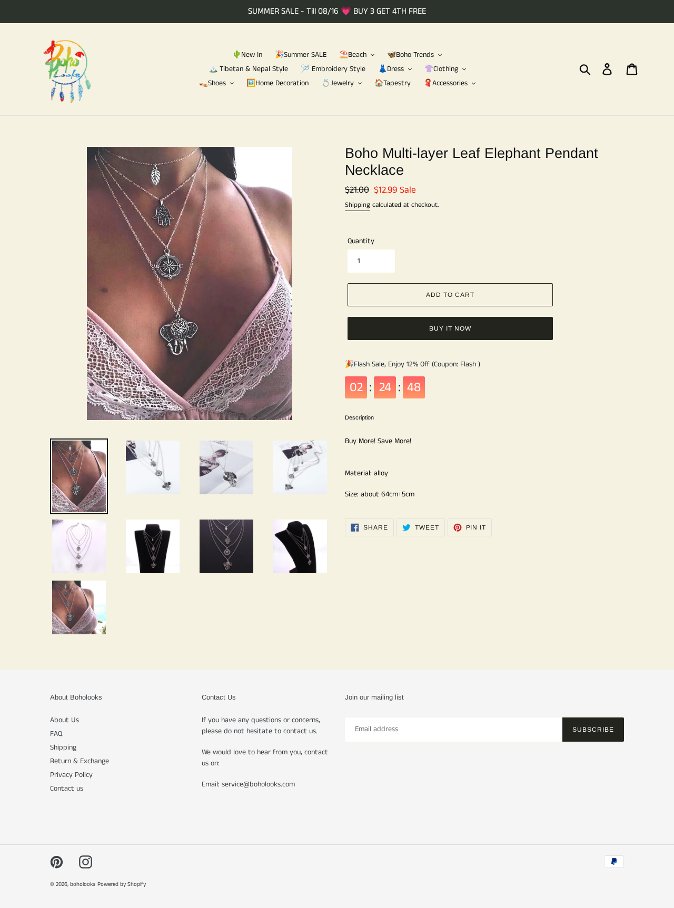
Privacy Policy (71, 775)
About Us (64, 720)
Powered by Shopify (121, 884)
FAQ (56, 734)
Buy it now (450, 328)
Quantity (361, 241)
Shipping (357, 205)
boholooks (82, 884)
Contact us (66, 788)
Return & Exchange (79, 761)
